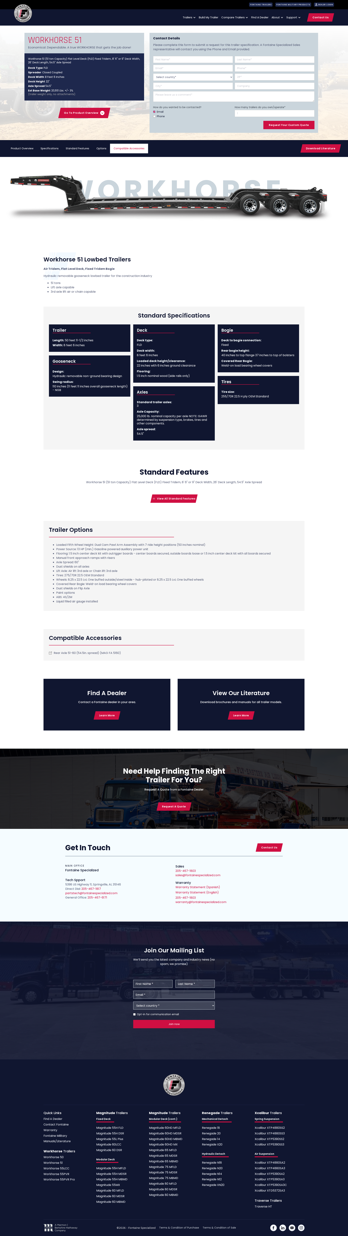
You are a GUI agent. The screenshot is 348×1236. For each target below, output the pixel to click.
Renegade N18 (212, 1163)
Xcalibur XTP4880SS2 (270, 1128)
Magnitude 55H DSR (110, 1133)
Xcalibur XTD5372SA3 (270, 1191)
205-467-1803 (185, 898)
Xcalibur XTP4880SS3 (270, 1133)
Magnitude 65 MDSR (163, 1156)
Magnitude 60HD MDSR (165, 1133)
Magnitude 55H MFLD (111, 1168)
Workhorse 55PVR (56, 1174)
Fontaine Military (55, 1136)
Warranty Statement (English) (197, 892)
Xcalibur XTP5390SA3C (271, 1185)
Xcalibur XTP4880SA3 (270, 1168)
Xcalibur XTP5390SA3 (270, 1179)
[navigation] (23, 13)
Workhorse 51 (53, 1163)
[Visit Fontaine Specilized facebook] (273, 1228)
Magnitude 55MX (108, 1185)
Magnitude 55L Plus (109, 1139)
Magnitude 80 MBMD (163, 1195)
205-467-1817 (91, 889)
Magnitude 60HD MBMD (165, 1139)
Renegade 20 (211, 1133)
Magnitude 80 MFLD (163, 1184)
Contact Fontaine (56, 1125)
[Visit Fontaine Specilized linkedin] (282, 1228)
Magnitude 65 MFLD (163, 1150)
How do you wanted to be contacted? (177, 107)
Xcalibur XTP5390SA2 (270, 1174)
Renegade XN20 (213, 1185)
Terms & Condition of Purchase (179, 1227)
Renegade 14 (211, 1139)
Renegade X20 (212, 1145)
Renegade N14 (212, 1174)
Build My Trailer (208, 17)
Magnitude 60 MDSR (110, 1196)
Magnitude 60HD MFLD (165, 1128)
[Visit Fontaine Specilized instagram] (301, 1228)
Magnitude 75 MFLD (163, 1167)
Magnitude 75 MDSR (163, 1172)
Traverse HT (263, 1207)
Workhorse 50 (54, 1157)
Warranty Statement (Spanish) (197, 887)
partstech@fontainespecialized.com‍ (91, 893)
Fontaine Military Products (293, 4)
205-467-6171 (97, 897)
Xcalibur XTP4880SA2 (270, 1163)
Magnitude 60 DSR (109, 1150)
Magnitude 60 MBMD (110, 1202)
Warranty (50, 1130)
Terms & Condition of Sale (219, 1227)
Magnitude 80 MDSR (163, 1189)
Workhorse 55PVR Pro (59, 1180)
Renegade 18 (211, 1128)
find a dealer (259, 17)
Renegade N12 (212, 1179)
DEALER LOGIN (325, 4)
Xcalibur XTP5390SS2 (269, 1139)
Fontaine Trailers (261, 4)
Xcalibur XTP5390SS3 (269, 1145)
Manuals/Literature (57, 1141)
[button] (189, 17)
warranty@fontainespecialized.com (200, 902)
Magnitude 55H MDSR (111, 1174)
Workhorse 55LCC (56, 1168)
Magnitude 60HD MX (163, 1145)
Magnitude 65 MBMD (163, 1161)
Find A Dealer (53, 1119)
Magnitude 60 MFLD (110, 1191)
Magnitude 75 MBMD (163, 1178)
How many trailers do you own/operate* (260, 107)
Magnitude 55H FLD (109, 1128)
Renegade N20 (212, 1168)
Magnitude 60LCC (108, 1145)
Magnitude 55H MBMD (111, 1179)
